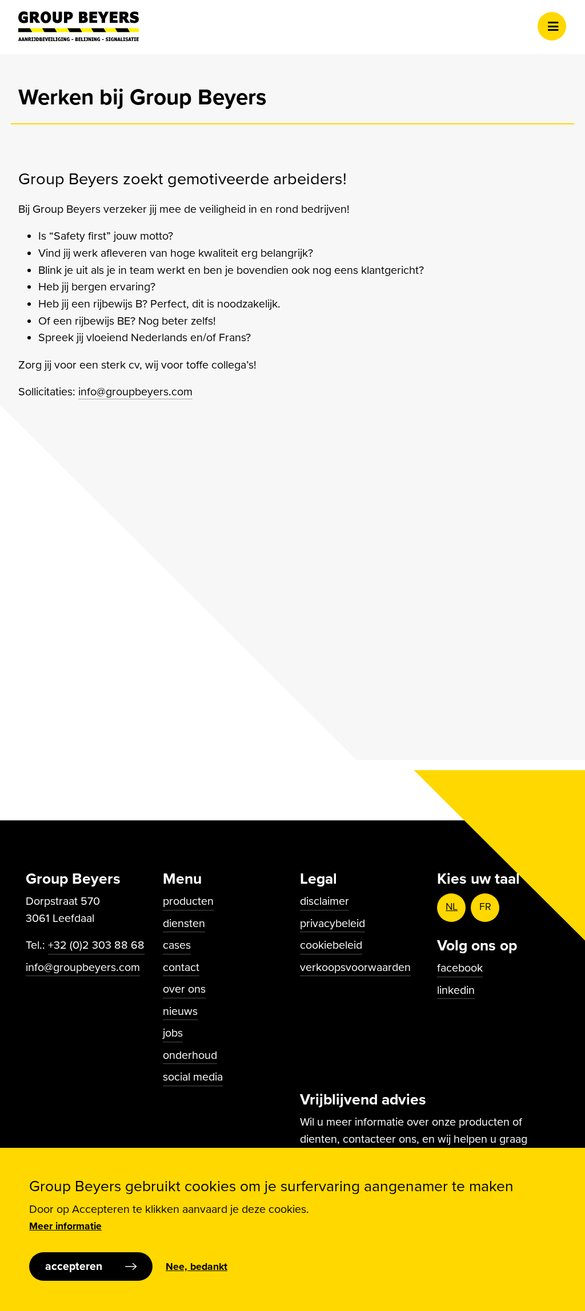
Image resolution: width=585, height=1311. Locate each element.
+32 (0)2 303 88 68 (96, 945)
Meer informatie (65, 1226)
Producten (188, 901)
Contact (181, 967)
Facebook (460, 968)
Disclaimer (324, 901)
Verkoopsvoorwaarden (355, 967)
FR (485, 907)
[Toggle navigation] (552, 26)
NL (452, 907)
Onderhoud (190, 1055)
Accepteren (73, 1266)
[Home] (78, 26)
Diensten (184, 923)
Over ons (184, 989)
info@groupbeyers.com (135, 392)
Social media (193, 1077)
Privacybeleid (332, 923)
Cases (177, 945)
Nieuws (180, 1011)
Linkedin (456, 990)
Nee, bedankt (196, 1267)
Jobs (173, 1033)
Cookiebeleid (331, 945)
